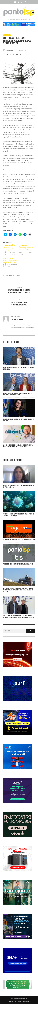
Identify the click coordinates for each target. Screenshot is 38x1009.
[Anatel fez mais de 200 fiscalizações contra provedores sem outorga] (15, 382)
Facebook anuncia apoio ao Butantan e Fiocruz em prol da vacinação (18, 515)
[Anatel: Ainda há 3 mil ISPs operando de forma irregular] (15, 356)
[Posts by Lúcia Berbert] (4, 50)
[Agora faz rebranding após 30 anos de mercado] (15, 528)
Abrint (6, 275)
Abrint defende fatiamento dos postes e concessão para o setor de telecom (26, 248)
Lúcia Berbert (10, 50)
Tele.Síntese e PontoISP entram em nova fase (18, 564)
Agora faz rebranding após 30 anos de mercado (19, 540)
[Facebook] (11, 2)
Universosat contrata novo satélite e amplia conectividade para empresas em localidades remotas (18, 590)
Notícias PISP (7, 34)
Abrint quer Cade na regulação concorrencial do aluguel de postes (9, 248)
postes (18, 275)
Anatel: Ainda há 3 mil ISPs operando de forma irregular (18, 368)
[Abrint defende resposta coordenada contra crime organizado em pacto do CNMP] (15, 433)
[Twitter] (18, 2)
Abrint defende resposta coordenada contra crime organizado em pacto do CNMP (18, 446)
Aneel (13, 275)
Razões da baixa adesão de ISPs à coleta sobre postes (18, 420)
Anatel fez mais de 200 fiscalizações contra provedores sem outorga (17, 394)
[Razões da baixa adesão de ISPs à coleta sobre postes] (15, 408)
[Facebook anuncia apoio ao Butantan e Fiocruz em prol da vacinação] (15, 501)
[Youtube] (21, 2)
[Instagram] (15, 2)
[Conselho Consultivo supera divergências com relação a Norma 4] (15, 474)
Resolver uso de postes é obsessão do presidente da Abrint (10, 260)
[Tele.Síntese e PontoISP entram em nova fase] (15, 553)
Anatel (10, 275)
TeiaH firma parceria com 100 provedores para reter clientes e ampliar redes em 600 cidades (18, 617)
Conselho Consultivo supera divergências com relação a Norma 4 (18, 486)
